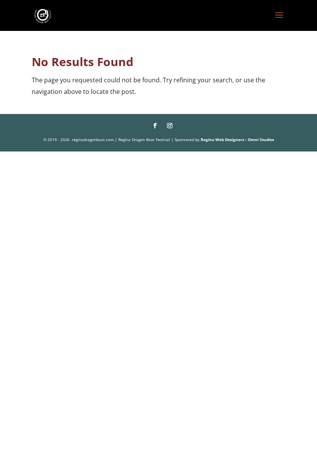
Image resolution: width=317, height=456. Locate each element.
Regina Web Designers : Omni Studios (237, 139)
